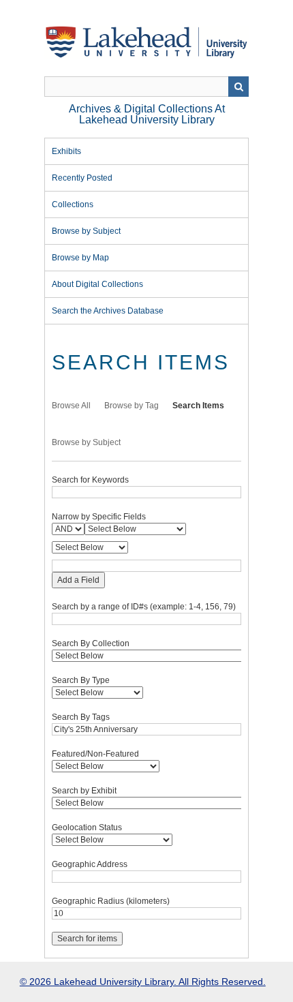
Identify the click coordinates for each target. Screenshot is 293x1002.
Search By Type (81, 680)
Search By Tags (81, 717)
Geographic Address (89, 864)
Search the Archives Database (108, 311)
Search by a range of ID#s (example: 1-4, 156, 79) (144, 606)
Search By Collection (90, 643)
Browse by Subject (86, 231)
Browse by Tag (131, 405)
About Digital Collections (97, 284)
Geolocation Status (87, 827)
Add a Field (78, 580)
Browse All (71, 405)
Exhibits (66, 151)
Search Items (198, 405)
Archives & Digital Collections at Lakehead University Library (147, 114)
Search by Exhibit (84, 790)
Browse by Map (80, 257)
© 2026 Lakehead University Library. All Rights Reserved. (143, 981)
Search (238, 86)
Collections (72, 204)
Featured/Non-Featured (95, 754)
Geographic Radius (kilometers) (111, 901)
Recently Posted (82, 178)
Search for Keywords (90, 480)
